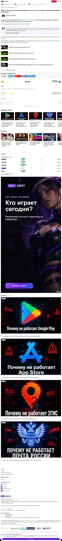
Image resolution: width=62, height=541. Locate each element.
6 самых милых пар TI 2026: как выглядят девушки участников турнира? (6, 144)
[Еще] (60, 1)
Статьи (3, 295)
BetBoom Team (31, 88)
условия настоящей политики (28, 536)
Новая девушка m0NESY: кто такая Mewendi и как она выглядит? (35, 143)
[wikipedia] (15, 528)
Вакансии (3, 470)
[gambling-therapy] (38, 528)
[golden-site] (7, 528)
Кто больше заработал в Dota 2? (37, 4)
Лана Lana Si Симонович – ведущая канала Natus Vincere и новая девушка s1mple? (49, 144)
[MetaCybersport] (6, 496)
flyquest (3, 88)
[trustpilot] (22, 528)
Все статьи (9, 295)
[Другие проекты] (5, 1)
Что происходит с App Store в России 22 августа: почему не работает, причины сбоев (21, 124)
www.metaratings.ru (15, 500)
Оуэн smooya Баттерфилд (51, 40)
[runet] (2, 528)
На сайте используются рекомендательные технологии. (12, 524)
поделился (40, 40)
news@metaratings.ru (9, 514)
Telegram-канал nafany (10, 70)
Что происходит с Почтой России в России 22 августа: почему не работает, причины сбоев (49, 124)
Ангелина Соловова (11, 15)
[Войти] (58, 1)
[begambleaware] (30, 528)
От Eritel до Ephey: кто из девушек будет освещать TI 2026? (21, 143)
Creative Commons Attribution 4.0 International (28, 520)
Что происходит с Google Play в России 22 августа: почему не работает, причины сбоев (7, 124)
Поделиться (55, 93)
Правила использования (6, 472)
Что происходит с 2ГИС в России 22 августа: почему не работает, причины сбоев (35, 124)
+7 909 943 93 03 (8, 516)
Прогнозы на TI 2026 (7, 4)
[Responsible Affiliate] (47, 528)
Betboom (9, 88)
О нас (2, 468)
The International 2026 (21, 4)
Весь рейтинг (7, 174)
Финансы (3, 479)
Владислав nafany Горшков (28, 20)
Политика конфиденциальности (7, 474)
